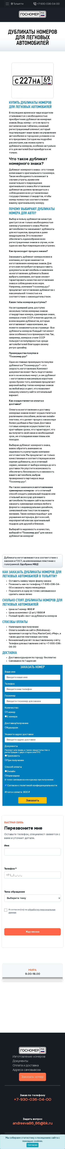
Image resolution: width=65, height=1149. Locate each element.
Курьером (12, 727)
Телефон (10, 684)
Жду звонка (32, 931)
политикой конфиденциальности (38, 785)
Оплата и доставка (26, 1065)
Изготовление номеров (29, 1056)
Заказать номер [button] (32, 1076)
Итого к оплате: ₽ (17, 792)
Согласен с (32, 785)
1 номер (11, 712)
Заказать (32, 800)
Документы (11, 746)
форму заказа (43, 581)
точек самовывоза (43, 591)
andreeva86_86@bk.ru (33, 1123)
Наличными (13, 775)
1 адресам (30, 661)
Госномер (10, 695)
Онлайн (11, 771)
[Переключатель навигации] (7, 3)
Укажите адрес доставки (19, 734)
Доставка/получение (16, 723)
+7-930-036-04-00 (32, 1099)
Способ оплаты (13, 767)
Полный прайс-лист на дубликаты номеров (33, 616)
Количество (11, 707)
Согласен (32, 1145)
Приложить (13, 756)
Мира (32, 970)
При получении (15, 760)
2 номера (12, 716)
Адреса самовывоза (27, 1069)
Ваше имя (10, 672)
